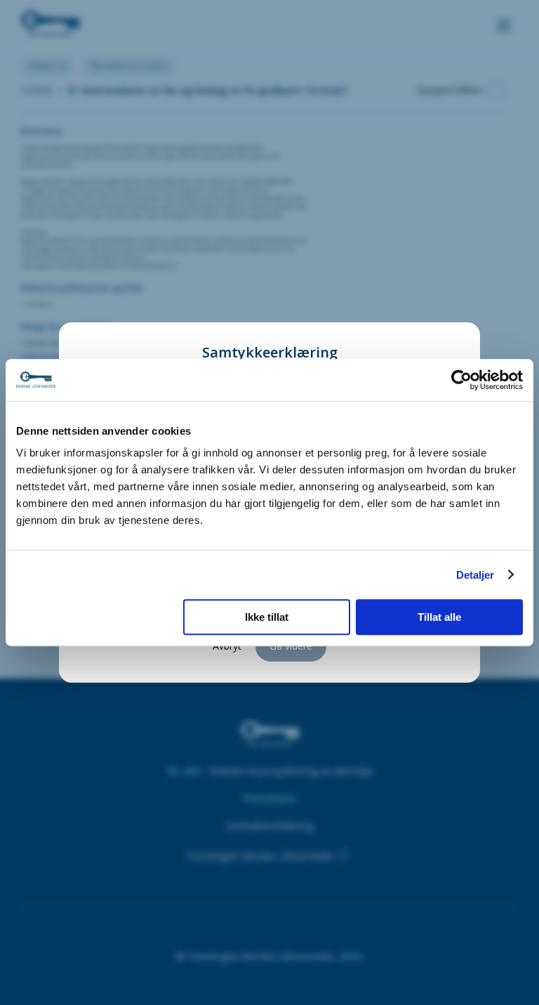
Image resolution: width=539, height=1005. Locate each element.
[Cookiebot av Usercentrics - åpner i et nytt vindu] (461, 379)
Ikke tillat (266, 617)
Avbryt (227, 645)
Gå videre (291, 645)
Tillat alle (439, 617)
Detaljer (475, 575)
